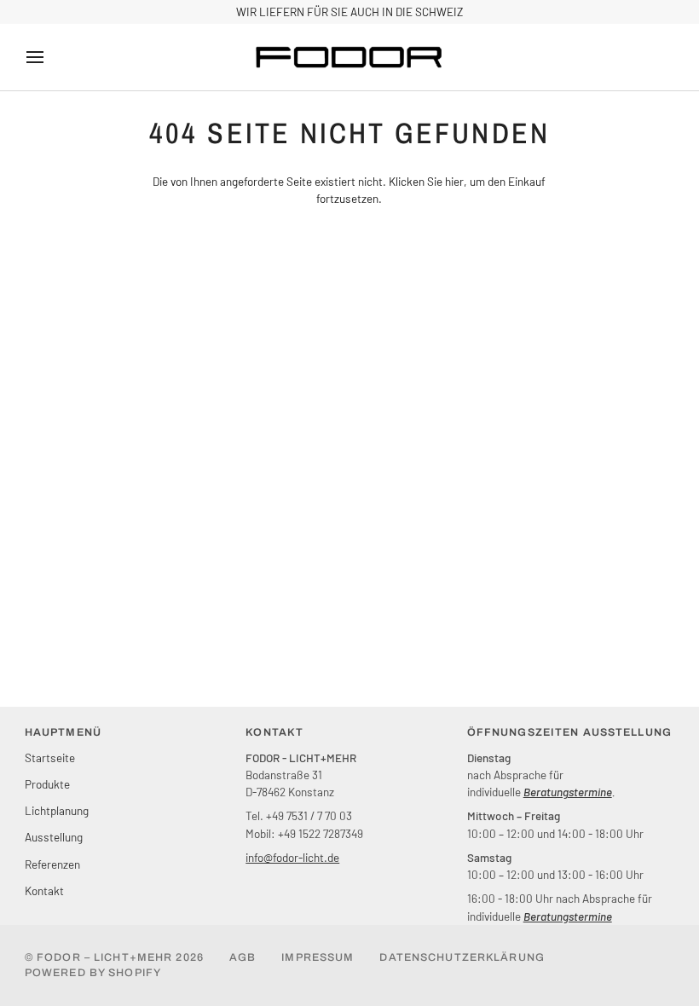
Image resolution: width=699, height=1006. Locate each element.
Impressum (317, 957)
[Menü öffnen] (50, 57)
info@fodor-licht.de (292, 857)
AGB (242, 957)
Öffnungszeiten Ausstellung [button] (569, 732)
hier (454, 181)
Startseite (50, 757)
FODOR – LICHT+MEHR (104, 957)
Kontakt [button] (274, 732)
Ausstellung (54, 837)
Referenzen (52, 864)
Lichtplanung (57, 810)
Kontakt (44, 890)
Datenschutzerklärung (462, 957)
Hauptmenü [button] (63, 732)
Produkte (47, 784)
